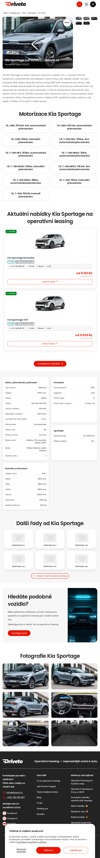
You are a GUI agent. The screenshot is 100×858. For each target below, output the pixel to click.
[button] (93, 4)
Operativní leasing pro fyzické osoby (82, 782)
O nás (39, 803)
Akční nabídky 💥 (79, 806)
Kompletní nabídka (49, 363)
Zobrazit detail (48, 282)
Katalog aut (42, 808)
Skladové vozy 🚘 (79, 811)
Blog (39, 797)
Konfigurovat (19, 633)
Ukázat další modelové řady (51, 576)
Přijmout (48, 850)
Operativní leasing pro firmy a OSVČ (82, 790)
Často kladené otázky (47, 792)
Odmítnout (76, 850)
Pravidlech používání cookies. (31, 842)
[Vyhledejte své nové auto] (79, 4)
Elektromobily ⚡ (79, 817)
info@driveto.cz (15, 792)
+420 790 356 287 (16, 797)
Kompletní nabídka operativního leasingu (81, 799)
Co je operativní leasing (48, 780)
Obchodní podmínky (81, 822)
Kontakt (40, 814)
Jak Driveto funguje (46, 786)
